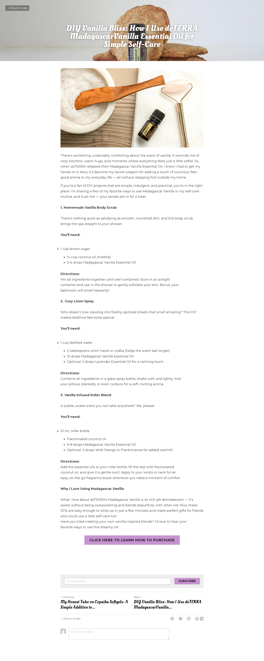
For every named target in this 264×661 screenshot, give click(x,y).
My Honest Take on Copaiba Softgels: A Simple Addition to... (94, 604)
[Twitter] (180, 618)
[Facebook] (172, 618)
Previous (68, 597)
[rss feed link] (201, 618)
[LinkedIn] (189, 618)
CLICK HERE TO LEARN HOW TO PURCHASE (132, 540)
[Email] (197, 618)
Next (137, 597)
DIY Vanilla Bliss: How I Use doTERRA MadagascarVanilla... (167, 604)
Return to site (18, 8)
